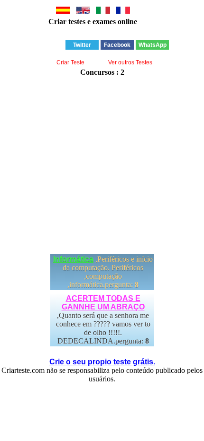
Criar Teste (70, 62)
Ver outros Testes (130, 62)
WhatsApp (153, 45)
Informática (73, 259)
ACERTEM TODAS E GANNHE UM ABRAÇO (103, 302)
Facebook (117, 45)
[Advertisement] (102, 161)
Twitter (82, 45)
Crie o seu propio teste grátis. (102, 362)
